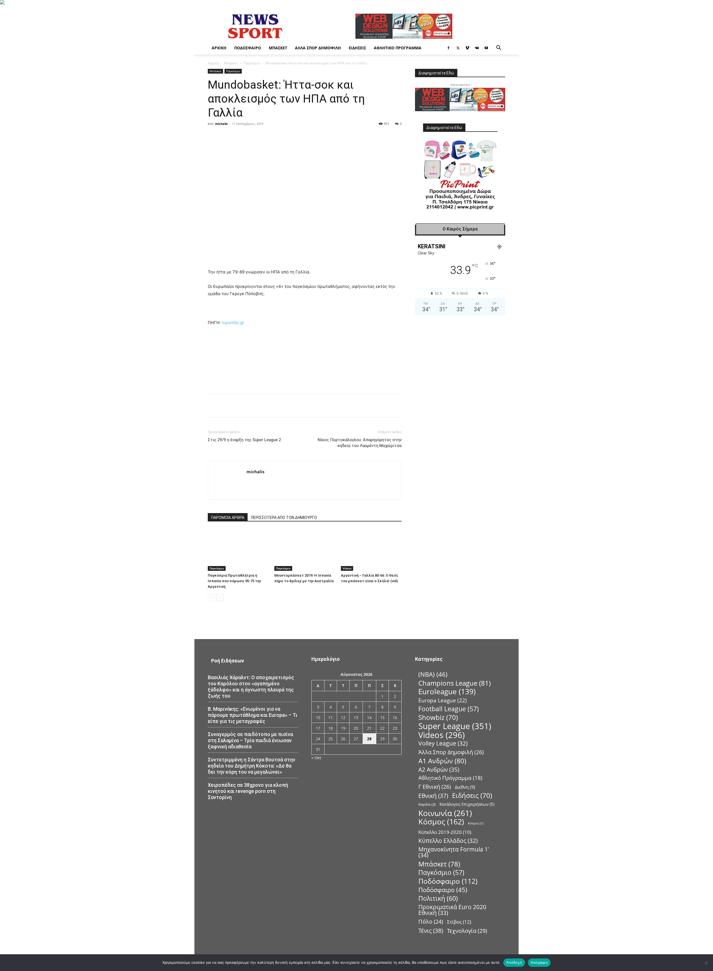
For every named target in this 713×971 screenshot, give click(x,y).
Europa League (442, 700)
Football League (448, 709)
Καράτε (427, 804)
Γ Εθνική (434, 787)
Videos (347, 568)
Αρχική (219, 47)
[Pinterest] (274, 136)
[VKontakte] (477, 48)
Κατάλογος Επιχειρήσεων (466, 804)
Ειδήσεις (357, 47)
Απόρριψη (539, 962)
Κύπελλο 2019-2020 (444, 832)
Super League (454, 726)
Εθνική (433, 795)
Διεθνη (465, 787)
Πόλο (430, 921)
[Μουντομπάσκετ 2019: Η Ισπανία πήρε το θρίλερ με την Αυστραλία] (304, 550)
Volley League (443, 743)
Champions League (454, 683)
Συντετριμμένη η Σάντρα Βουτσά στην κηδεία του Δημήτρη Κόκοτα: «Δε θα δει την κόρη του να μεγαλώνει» (251, 766)
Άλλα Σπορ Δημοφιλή (318, 47)
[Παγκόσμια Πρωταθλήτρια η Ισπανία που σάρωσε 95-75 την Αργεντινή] (238, 550)
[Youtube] (486, 48)
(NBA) (433, 674)
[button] (498, 48)
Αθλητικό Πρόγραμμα (397, 47)
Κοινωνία (445, 813)
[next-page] (220, 597)
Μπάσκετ (278, 47)
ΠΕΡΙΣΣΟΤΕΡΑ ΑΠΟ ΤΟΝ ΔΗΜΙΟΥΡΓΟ (284, 517)
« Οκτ (316, 757)
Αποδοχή (514, 962)
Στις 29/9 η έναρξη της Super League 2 (244, 439)
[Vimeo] (467, 48)
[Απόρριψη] (706, 962)
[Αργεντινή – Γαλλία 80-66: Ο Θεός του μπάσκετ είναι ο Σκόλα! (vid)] (371, 550)
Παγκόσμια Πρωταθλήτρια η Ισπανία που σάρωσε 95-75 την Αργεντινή (234, 581)
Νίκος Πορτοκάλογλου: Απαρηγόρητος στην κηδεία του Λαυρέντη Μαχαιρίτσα (360, 442)
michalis (221, 124)
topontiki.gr (233, 322)
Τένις (430, 930)
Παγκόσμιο (251, 63)
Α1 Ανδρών (442, 761)
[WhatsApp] (287, 136)
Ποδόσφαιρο (247, 47)
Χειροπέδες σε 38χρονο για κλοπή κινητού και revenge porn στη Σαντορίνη (248, 791)
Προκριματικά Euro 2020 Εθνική (452, 910)
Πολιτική (438, 898)
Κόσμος (441, 822)
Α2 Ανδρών (438, 769)
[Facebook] (448, 48)
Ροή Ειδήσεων (227, 661)
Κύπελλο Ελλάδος (448, 841)
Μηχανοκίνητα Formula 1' (453, 852)
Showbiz (438, 717)
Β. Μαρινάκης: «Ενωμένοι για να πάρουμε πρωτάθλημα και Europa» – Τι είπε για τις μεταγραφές (252, 715)
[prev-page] (211, 597)
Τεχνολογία (467, 931)
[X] (458, 48)
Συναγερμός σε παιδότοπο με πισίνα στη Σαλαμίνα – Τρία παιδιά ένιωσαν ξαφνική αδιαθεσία (250, 740)
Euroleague (447, 692)
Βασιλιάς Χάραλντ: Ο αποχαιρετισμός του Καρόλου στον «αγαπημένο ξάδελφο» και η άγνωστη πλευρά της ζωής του (251, 686)
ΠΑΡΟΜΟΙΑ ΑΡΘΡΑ (227, 517)
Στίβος (459, 922)
